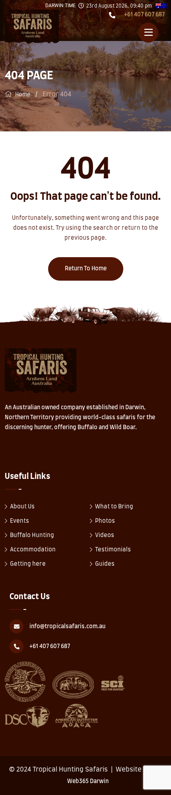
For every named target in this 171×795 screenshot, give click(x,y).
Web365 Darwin (88, 781)
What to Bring (114, 507)
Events (19, 521)
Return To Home (86, 269)
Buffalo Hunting (32, 535)
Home (22, 95)
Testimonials (113, 550)
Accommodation (33, 550)
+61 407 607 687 (144, 15)
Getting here (28, 564)
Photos (105, 521)
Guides (105, 564)
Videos (104, 535)
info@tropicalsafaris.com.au (67, 626)
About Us (22, 507)
